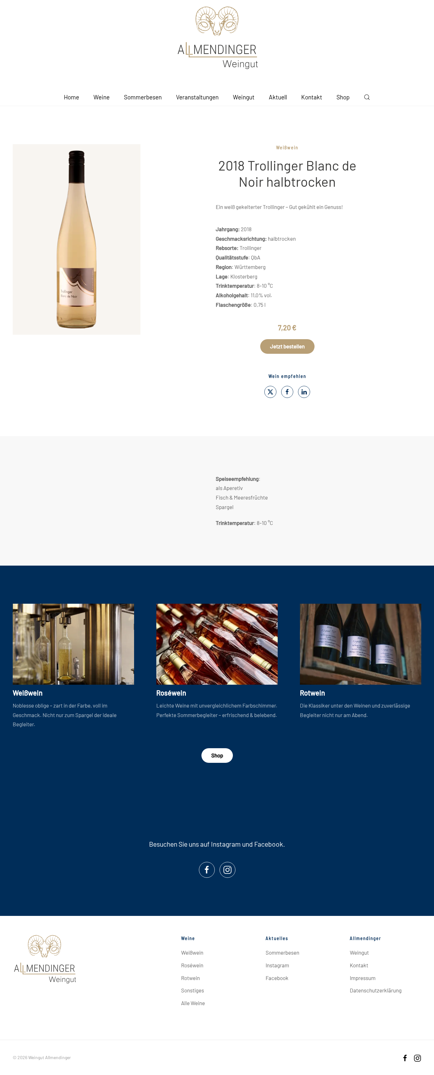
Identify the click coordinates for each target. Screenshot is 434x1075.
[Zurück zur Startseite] (217, 37)
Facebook (268, 844)
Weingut (243, 97)
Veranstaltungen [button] (197, 97)
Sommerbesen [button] (143, 97)
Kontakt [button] (311, 97)
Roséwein (171, 693)
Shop (342, 97)
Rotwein (312, 693)
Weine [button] (101, 97)
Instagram (226, 844)
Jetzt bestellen (287, 346)
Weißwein (287, 147)
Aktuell (278, 97)
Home (71, 97)
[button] (367, 97)
